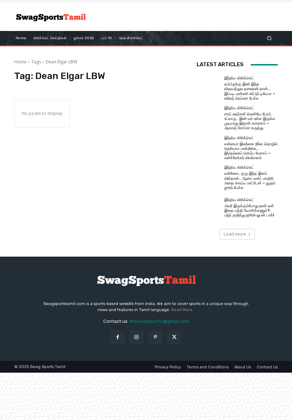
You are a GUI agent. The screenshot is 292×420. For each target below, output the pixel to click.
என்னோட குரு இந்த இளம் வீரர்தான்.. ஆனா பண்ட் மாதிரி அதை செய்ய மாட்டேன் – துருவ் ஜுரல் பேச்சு (249, 180)
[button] (269, 38)
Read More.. (182, 310)
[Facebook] (118, 337)
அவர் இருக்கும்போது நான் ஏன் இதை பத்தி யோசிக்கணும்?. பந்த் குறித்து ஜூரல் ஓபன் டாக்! (249, 210)
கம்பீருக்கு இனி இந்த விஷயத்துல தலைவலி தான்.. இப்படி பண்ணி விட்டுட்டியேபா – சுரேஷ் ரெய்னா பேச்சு (249, 91)
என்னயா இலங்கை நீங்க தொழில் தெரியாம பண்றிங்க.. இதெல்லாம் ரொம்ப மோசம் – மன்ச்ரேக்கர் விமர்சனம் (250, 151)
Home (20, 62)
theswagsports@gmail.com (159, 321)
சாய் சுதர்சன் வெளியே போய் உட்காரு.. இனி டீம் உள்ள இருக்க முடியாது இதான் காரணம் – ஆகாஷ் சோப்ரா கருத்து (249, 121)
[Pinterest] (155, 337)
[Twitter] (174, 337)
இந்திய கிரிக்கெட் (239, 78)
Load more (235, 234)
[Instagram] (137, 337)
